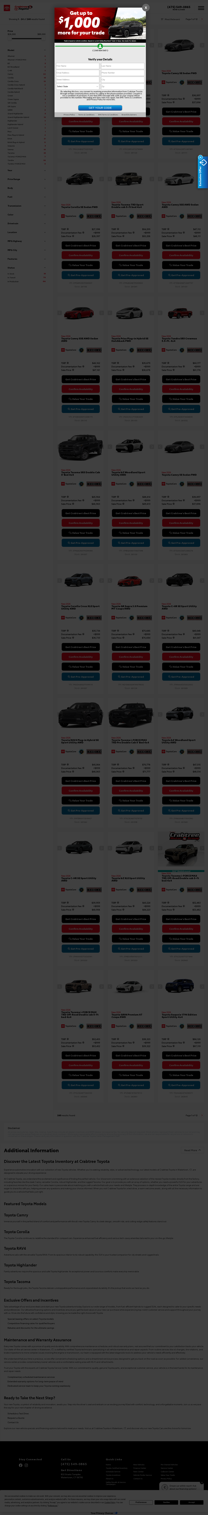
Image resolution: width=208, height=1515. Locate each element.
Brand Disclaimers (129, 114)
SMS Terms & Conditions (131, 97)
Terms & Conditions (86, 114)
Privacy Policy (96, 99)
